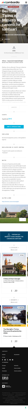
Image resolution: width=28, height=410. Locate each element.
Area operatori (16, 354)
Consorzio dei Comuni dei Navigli (14, 60)
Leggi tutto (14, 107)
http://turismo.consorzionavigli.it (10, 201)
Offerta (4, 60)
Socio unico (16, 365)
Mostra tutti (14, 249)
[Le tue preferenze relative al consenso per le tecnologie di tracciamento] (25, 407)
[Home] (10, 2)
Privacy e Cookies (17, 368)
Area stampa (4, 370)
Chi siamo (4, 365)
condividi (7, 39)
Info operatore (14, 126)
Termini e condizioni (17, 370)
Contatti (3, 368)
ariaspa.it (3, 354)
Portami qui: (14, 236)
